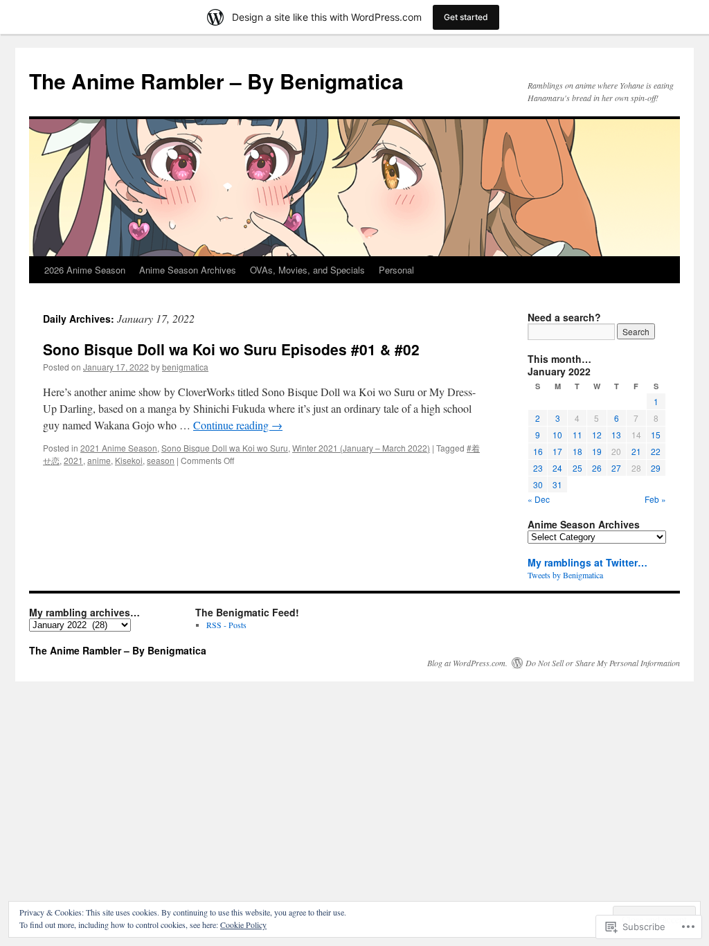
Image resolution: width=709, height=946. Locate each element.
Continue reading (237, 425)
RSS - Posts (226, 624)
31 (557, 484)
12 (597, 434)
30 (538, 484)
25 (577, 468)
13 (616, 434)
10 (557, 434)
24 (557, 468)
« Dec (539, 499)
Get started (466, 17)
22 (656, 451)
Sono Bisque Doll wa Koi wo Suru (224, 448)
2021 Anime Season (118, 448)
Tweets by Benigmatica (565, 574)
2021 (73, 460)
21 (636, 451)
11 (577, 434)
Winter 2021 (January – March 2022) (361, 448)
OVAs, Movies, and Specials (307, 269)
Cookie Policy (243, 924)
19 (597, 451)
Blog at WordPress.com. (467, 662)
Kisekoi (129, 460)
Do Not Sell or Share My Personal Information (603, 662)
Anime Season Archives (187, 269)
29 (656, 468)
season (160, 460)
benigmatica (185, 367)
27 (616, 468)
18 (577, 451)
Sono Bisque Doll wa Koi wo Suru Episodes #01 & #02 (231, 349)
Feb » (655, 499)
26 (597, 468)
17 (557, 451)
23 (538, 468)
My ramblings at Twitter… (587, 562)
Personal (396, 269)
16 (538, 451)
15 (656, 434)
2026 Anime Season (84, 269)
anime (99, 460)
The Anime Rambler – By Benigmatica (216, 81)
